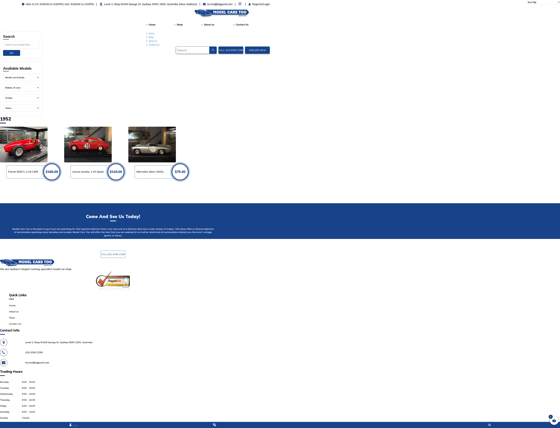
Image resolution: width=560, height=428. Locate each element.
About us (209, 24)
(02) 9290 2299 (34, 352)
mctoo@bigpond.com (178, 243)
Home (152, 24)
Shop (180, 24)
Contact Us (242, 24)
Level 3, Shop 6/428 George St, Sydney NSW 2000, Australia (58, 342)
